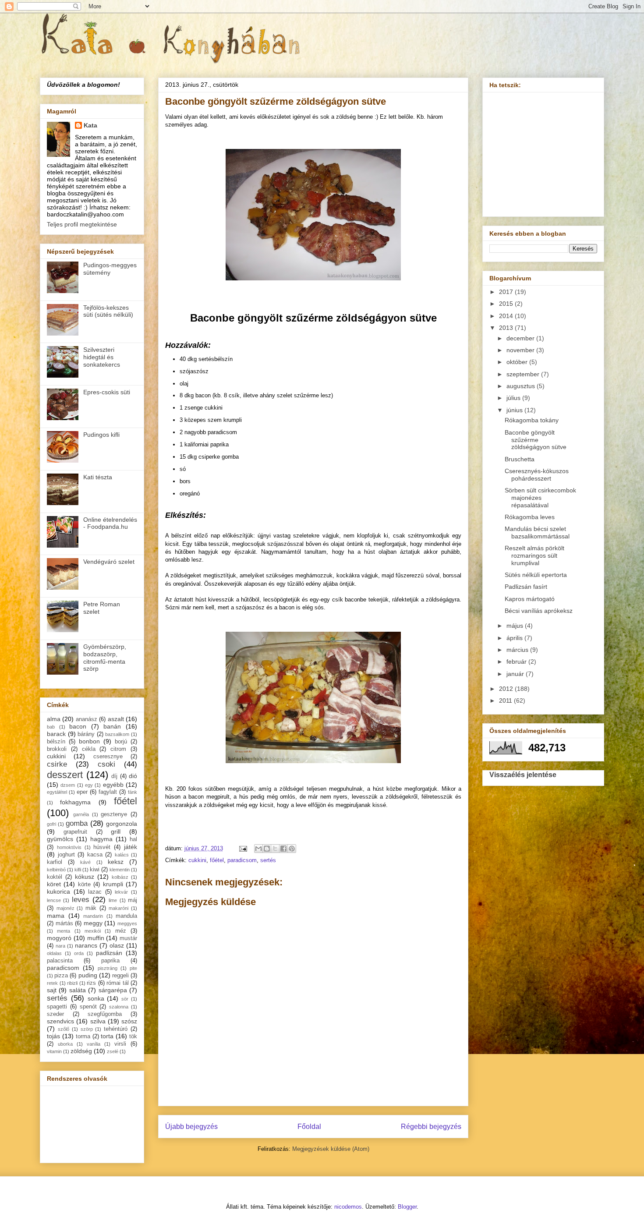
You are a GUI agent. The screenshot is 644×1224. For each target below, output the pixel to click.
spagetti (57, 1007)
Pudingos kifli (101, 434)
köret (54, 884)
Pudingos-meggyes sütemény (110, 269)
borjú (121, 742)
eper (82, 792)
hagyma (101, 838)
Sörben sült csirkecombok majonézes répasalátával (540, 498)
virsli (120, 1044)
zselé (112, 1051)
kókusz (84, 876)
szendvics (60, 1021)
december (521, 338)
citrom (118, 749)
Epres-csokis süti (106, 392)
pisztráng (107, 968)
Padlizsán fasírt (526, 586)
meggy (93, 923)
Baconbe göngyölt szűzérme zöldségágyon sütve (535, 440)
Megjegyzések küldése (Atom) (330, 1149)
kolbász (120, 877)
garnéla (81, 814)
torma (83, 1036)
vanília (93, 1044)
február (517, 661)
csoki (106, 764)
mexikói (93, 931)
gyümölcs (60, 838)
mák (90, 908)
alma (53, 718)
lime (113, 900)
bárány (86, 734)
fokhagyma (75, 802)
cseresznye (108, 757)
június (515, 410)
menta (63, 931)
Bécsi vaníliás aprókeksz (539, 610)
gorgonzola (121, 823)
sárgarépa (113, 990)
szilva (98, 1021)
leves (80, 899)
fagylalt (108, 792)
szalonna (118, 1006)
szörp (87, 1029)
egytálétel (57, 792)
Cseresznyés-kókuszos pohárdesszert (537, 474)
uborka (65, 1044)
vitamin (54, 1051)
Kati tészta (97, 477)
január (516, 673)
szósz (129, 1021)
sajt (52, 990)
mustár (128, 938)
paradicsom (242, 860)
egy (89, 785)
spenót (88, 1007)
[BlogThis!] (266, 848)
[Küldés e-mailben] (258, 848)
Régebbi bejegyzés (431, 1126)
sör (124, 998)
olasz (117, 945)
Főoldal (309, 1126)
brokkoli (57, 749)
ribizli (72, 983)
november (521, 350)
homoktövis (69, 847)
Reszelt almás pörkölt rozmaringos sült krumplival (534, 555)
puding (87, 975)
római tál (117, 983)
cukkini (197, 860)
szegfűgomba (105, 1014)
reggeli (120, 976)
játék (130, 846)
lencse (54, 900)
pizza (61, 976)
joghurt (66, 855)
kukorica (58, 891)
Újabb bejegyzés (191, 1126)
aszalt (116, 718)
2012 (507, 688)
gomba (77, 823)
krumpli (113, 884)
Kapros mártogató (530, 598)
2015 (507, 303)
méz (120, 931)
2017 (507, 291)
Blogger (407, 1206)
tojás (53, 1036)
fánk (132, 792)
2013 (507, 327)
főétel (217, 860)
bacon (77, 726)
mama (55, 915)
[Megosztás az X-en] (275, 848)
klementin (120, 869)
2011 (506, 700)
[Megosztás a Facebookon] (283, 848)
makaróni (118, 908)
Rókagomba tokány (532, 420)
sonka (96, 998)
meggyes (127, 923)
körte (84, 884)
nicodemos (348, 1206)
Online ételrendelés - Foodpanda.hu (110, 523)
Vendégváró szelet (108, 561)
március (518, 649)
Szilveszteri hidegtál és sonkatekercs (101, 357)
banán (112, 726)
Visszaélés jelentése (522, 774)
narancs (86, 945)
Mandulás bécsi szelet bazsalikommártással (537, 532)
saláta (77, 990)
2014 (507, 315)
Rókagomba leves (530, 516)
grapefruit (75, 832)
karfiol (54, 862)
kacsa (95, 855)
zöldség (81, 1050)
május (515, 625)
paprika (110, 961)
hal (133, 839)
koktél (54, 877)
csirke (57, 764)
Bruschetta (519, 459)
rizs (91, 983)
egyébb (113, 784)
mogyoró (59, 937)
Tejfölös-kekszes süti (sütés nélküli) (108, 311)
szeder (55, 1014)
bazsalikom (117, 734)
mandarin (93, 916)
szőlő (63, 1029)
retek (52, 983)
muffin (95, 937)
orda (79, 953)
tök (133, 1036)
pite (133, 968)
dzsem (67, 785)
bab (51, 726)
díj (114, 776)
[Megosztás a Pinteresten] (291, 848)
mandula (126, 916)
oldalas (54, 953)
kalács (122, 854)
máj (132, 900)
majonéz (65, 908)
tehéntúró (115, 1029)
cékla (89, 749)
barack (56, 733)
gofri (51, 824)
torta (107, 1036)
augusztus (521, 385)
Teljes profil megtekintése (82, 224)
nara (60, 945)
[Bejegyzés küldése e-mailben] (242, 848)
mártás (64, 923)
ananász (86, 719)
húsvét (101, 847)
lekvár (121, 892)
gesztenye (114, 814)
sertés (268, 860)
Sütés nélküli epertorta (536, 574)
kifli (77, 869)
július (514, 397)
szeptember (523, 374)
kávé (85, 862)
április (515, 637)
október (517, 361)
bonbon (89, 741)
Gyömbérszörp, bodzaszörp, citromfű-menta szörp (104, 657)
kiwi (94, 870)
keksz (116, 861)
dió (133, 775)
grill (115, 831)
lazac (95, 892)
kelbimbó (56, 869)
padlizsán (109, 952)
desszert (65, 774)
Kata (90, 125)
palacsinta (60, 961)
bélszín (56, 742)
